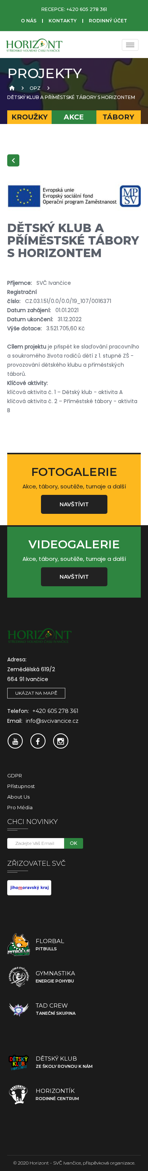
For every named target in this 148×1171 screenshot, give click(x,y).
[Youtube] (15, 741)
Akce (74, 117)
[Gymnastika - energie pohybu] (18, 976)
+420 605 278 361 (86, 9)
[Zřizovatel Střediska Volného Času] (29, 887)
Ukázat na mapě (36, 693)
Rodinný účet (108, 21)
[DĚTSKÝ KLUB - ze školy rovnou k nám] (18, 1062)
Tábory (118, 117)
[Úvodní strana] (11, 88)
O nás (28, 21)
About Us (18, 797)
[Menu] (130, 45)
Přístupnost (21, 786)
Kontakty (63, 21)
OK (73, 843)
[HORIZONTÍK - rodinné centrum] (18, 1094)
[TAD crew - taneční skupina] (18, 1009)
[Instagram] (60, 741)
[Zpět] (13, 160)
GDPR (14, 775)
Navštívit (74, 504)
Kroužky (29, 117)
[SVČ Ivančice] (34, 44)
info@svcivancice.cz (52, 720)
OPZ (35, 88)
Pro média (20, 807)
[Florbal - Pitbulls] (18, 944)
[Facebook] (38, 741)
